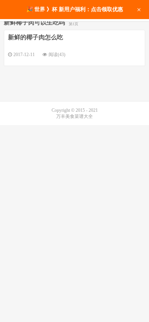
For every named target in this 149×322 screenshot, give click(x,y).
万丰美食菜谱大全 (74, 116)
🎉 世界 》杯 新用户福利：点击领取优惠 (74, 9)
